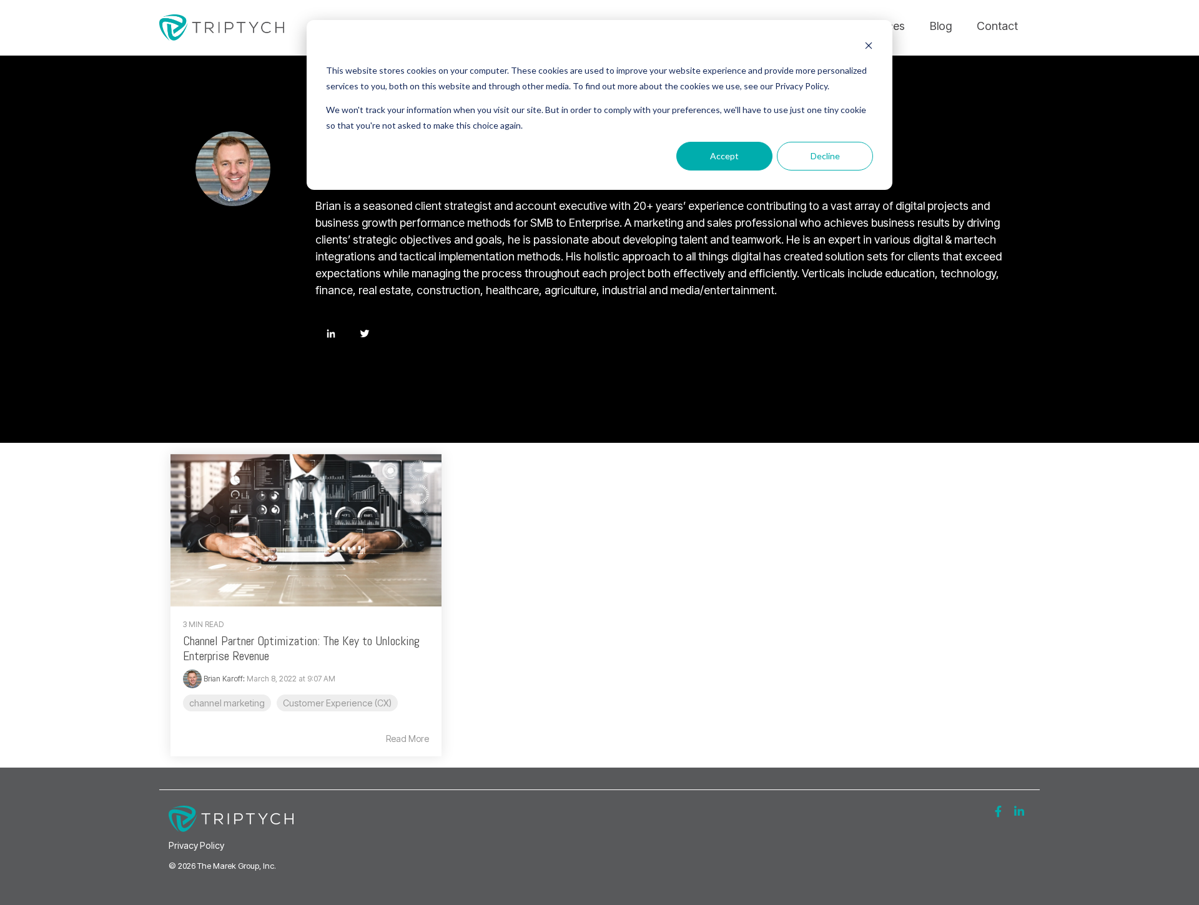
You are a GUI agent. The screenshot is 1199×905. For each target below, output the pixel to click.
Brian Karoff (222, 678)
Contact (997, 25)
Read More (407, 739)
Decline (825, 156)
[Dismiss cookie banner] (868, 47)
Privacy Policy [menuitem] (196, 845)
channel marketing (227, 703)
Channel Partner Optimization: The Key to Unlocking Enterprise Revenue (301, 648)
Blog (941, 25)
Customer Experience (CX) (337, 703)
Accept (724, 156)
